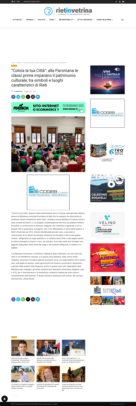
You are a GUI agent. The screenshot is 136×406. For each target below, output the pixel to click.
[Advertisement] (68, 43)
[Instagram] (119, 1)
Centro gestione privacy (117, 404)
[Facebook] (116, 1)
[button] (122, 19)
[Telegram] (38, 97)
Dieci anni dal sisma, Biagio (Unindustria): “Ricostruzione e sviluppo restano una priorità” (20, 360)
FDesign (52, 404)
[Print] (33, 97)
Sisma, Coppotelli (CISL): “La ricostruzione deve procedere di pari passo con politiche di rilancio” (73, 360)
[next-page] (16, 395)
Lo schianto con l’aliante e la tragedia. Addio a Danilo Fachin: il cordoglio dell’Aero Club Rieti (22, 386)
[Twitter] (18, 97)
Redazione (19, 91)
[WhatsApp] (23, 97)
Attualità (18, 63)
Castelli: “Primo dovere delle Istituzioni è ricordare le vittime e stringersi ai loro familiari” (46, 360)
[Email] (28, 97)
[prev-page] (12, 395)
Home (13, 63)
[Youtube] (123, 1)
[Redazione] (12, 91)
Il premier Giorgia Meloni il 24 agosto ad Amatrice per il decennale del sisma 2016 (48, 386)
